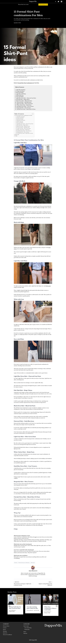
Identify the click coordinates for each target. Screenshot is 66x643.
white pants (48, 286)
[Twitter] (58, 1)
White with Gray (20, 95)
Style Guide (26, 626)
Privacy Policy (6, 626)
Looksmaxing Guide (43, 4)
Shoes (24, 631)
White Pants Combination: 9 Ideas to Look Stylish (50, 608)
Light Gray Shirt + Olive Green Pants (24, 103)
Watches (25, 633)
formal (15, 562)
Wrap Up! (17, 134)
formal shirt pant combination (24, 562)
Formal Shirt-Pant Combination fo (26, 83)
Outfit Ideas (27, 629)
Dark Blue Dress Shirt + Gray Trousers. (25, 106)
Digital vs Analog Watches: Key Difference (45, 584)
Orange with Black (20, 91)
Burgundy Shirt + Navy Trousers (24, 107)
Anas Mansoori (33, 570)
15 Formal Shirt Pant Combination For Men (23, 115)
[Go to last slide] (9, 605)
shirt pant (33, 562)
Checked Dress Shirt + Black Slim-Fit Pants (26, 109)
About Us (5, 633)
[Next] (57, 605)
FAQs (16, 135)
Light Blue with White (21, 93)
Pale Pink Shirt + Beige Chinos (23, 99)
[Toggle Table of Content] (32, 114)
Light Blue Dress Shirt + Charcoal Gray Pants (26, 98)
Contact (4, 627)
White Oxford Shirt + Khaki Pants (24, 105)
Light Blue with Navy (20, 89)
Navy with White (20, 96)
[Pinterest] (61, 1)
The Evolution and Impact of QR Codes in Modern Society (22, 584)
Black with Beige (20, 92)
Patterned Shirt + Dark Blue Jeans (24, 102)
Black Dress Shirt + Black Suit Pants (24, 100)
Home (4, 629)
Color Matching (27, 627)
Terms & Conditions (7, 634)
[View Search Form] (55, 1)
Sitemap (5, 631)
